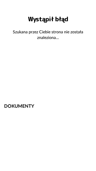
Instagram (87, 89)
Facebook (70, 89)
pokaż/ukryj (89, 105)
